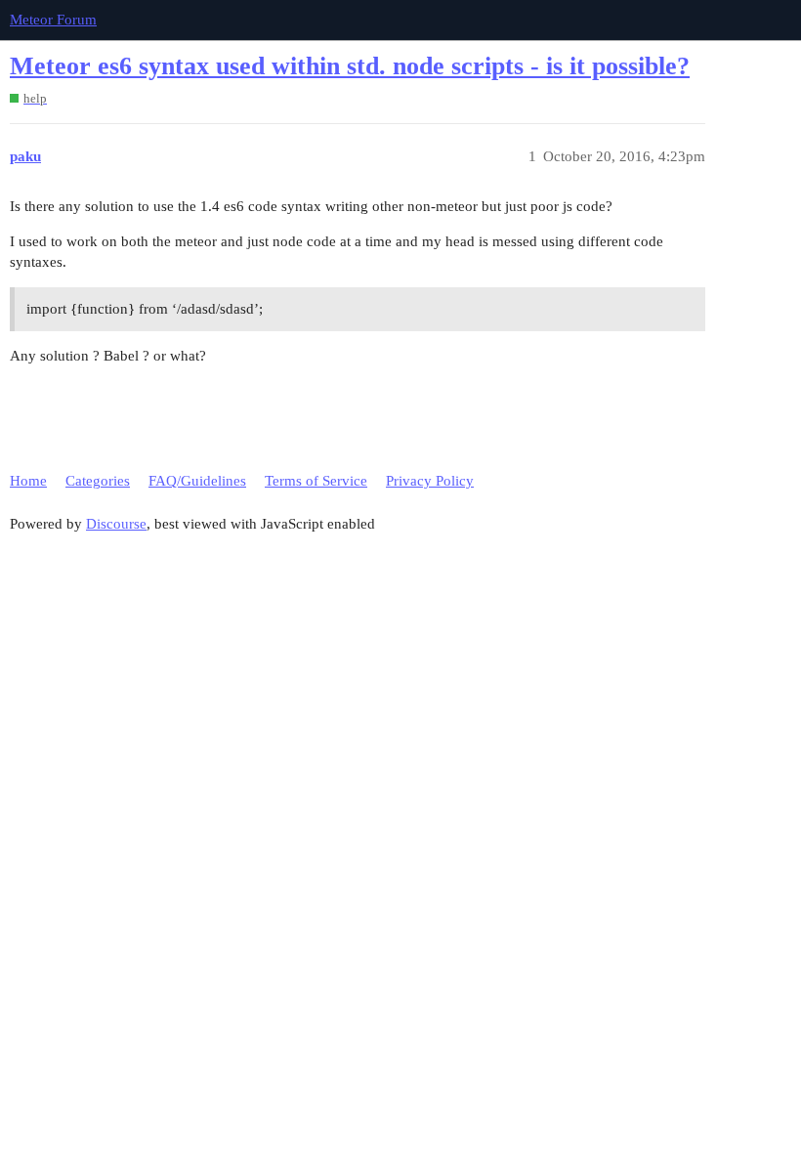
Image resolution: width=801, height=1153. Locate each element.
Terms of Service (316, 481)
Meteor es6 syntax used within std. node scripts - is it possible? (350, 66)
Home (28, 481)
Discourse (116, 524)
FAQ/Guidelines (197, 481)
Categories (97, 481)
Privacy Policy (430, 481)
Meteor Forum (53, 19)
